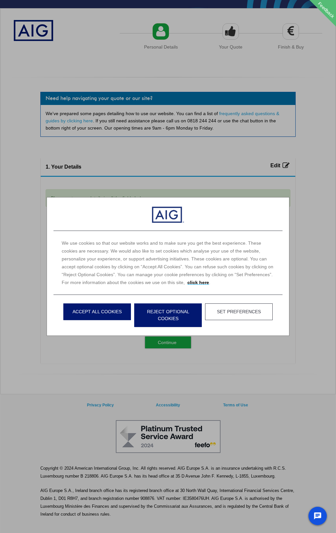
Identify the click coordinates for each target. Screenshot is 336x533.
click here (198, 282)
